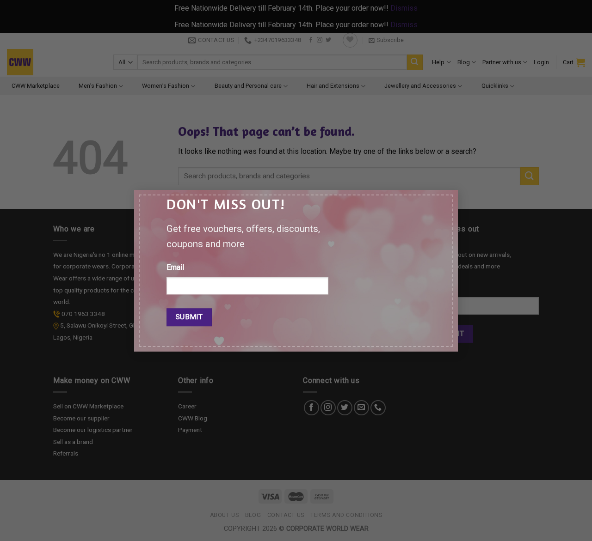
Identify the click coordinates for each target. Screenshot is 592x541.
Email (175, 267)
